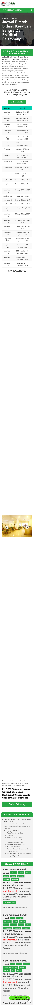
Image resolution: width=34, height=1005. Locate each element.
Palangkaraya (7, 928)
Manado (6, 970)
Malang (13, 876)
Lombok (14, 925)
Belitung (22, 921)
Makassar (22, 967)
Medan (20, 925)
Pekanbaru (26, 928)
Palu (13, 970)
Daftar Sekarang (17, 804)
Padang (28, 925)
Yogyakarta (15, 879)
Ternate (19, 970)
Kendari (6, 925)
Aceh (13, 964)
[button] (31, 10)
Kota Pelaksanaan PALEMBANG (17, 52)
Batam (15, 921)
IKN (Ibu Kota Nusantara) (10, 967)
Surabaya (6, 879)
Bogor (21, 872)
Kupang (26, 964)
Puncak (28, 872)
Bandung (14, 872)
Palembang (17, 928)
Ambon (19, 964)
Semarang (20, 876)
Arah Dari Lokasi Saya (17, 102)
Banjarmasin (7, 921)
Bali (12, 918)
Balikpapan (19, 918)
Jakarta (6, 876)
